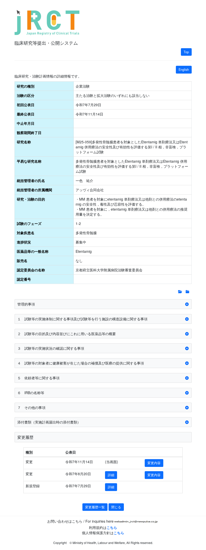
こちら (112, 527)
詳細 (111, 475)
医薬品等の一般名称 (32, 251)
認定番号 (24, 279)
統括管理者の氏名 (31, 180)
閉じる (116, 507)
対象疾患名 (25, 232)
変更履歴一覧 (95, 507)
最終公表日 (25, 113)
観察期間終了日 (29, 132)
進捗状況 (24, 242)
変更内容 (154, 463)
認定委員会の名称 (31, 269)
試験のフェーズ (29, 223)
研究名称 (24, 141)
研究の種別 (25, 86)
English (184, 69)
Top (186, 52)
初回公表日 (25, 104)
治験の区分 (25, 95)
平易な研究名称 (29, 161)
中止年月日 (25, 123)
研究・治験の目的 (31, 199)
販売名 (22, 260)
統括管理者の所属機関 (34, 189)
